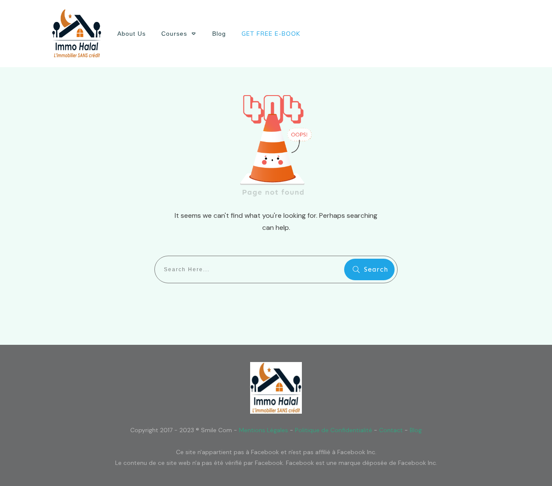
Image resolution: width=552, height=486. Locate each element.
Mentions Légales (263, 430)
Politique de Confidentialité (333, 430)
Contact (391, 430)
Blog (416, 430)
